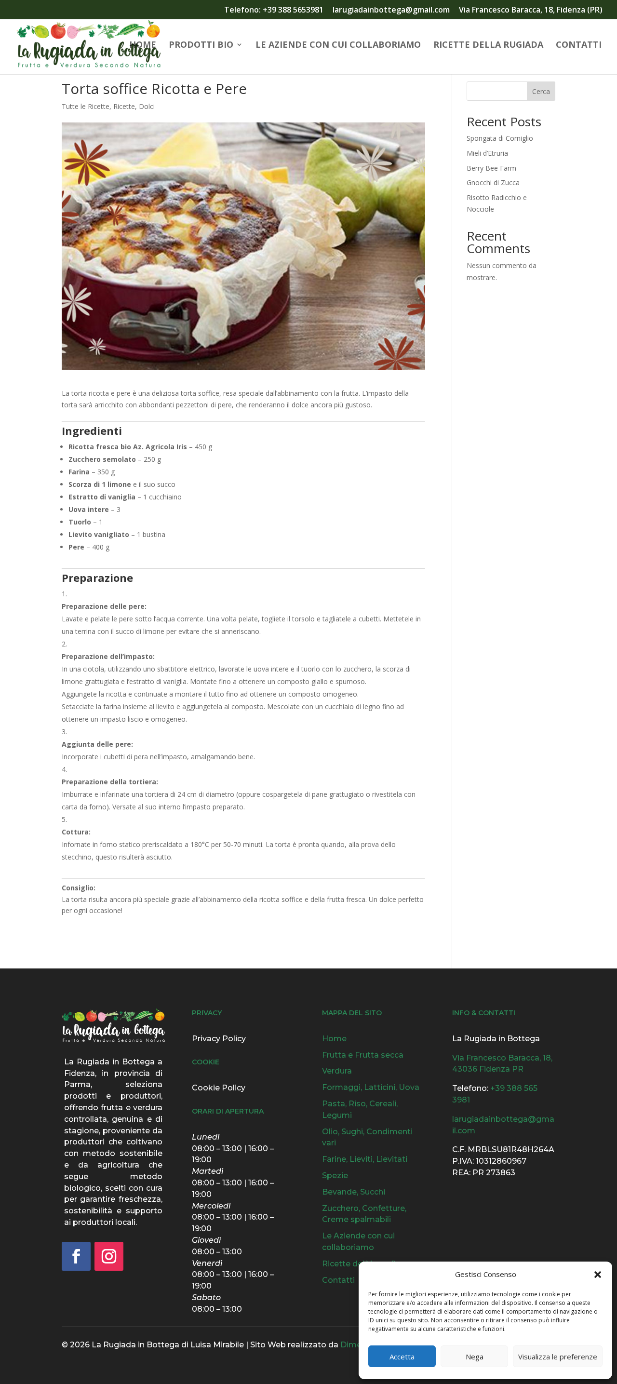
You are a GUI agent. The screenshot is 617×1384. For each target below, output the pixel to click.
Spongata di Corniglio (500, 138)
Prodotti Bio (201, 45)
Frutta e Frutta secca (362, 1055)
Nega (474, 1356)
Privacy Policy (219, 1038)
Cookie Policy (218, 1087)
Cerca (541, 91)
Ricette (124, 106)
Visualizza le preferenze (557, 1356)
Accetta (402, 1356)
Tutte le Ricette (85, 106)
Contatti (579, 45)
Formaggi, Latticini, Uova (370, 1087)
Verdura (337, 1070)
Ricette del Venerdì (359, 1263)
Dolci (147, 106)
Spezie (335, 1175)
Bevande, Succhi (353, 1191)
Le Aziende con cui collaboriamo (338, 45)
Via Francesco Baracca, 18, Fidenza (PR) (531, 10)
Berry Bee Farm (491, 168)
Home (142, 45)
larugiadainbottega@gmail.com (391, 10)
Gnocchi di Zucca (493, 182)
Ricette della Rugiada (488, 45)
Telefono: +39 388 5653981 (273, 10)
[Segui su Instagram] (108, 1256)
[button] (598, 1274)
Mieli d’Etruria (487, 153)
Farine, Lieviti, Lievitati (364, 1159)
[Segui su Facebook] (76, 1256)
